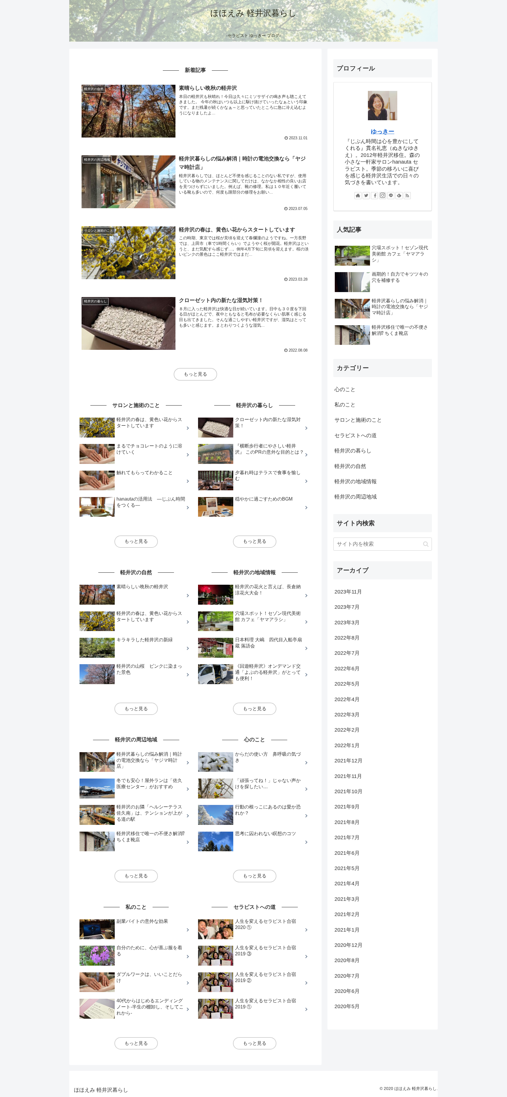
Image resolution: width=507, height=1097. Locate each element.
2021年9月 (347, 807)
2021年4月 (347, 883)
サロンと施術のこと (358, 420)
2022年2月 (347, 730)
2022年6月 (347, 669)
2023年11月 (348, 592)
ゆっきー (382, 131)
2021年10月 (348, 791)
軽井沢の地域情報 (355, 481)
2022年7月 (347, 653)
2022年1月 (347, 745)
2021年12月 (348, 761)
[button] (426, 544)
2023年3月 (347, 622)
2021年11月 (348, 776)
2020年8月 (347, 960)
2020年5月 (347, 1006)
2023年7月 (347, 607)
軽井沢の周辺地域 (355, 497)
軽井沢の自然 (350, 466)
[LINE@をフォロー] (390, 195)
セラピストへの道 (355, 435)
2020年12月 (348, 945)
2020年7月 (347, 976)
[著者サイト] (357, 195)
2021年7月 (347, 837)
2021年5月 (347, 868)
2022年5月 (347, 684)
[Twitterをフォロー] (366, 195)
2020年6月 (347, 991)
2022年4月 (347, 699)
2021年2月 (347, 914)
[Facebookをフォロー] (374, 195)
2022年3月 (347, 715)
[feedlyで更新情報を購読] (399, 195)
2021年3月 (347, 899)
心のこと (345, 389)
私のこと (345, 405)
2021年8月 (347, 822)
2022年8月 (347, 638)
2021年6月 (347, 853)
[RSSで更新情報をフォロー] (407, 195)
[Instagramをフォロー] (382, 195)
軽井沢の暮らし (352, 451)
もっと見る (195, 374)
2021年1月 (347, 930)
